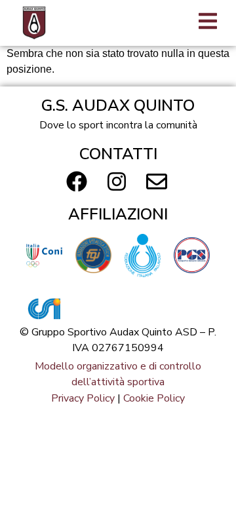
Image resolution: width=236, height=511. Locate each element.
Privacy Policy (83, 398)
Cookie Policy (154, 398)
